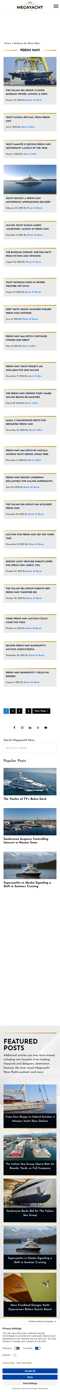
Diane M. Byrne (34, 100)
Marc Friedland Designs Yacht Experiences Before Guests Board (30, 1307)
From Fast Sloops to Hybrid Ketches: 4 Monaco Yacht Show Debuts (30, 1119)
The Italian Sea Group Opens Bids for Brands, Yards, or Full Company (30, 1166)
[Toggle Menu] (56, 6)
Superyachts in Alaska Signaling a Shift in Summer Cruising (30, 1260)
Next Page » (41, 710)
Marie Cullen (27, 127)
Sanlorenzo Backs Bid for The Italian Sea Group (30, 1213)
